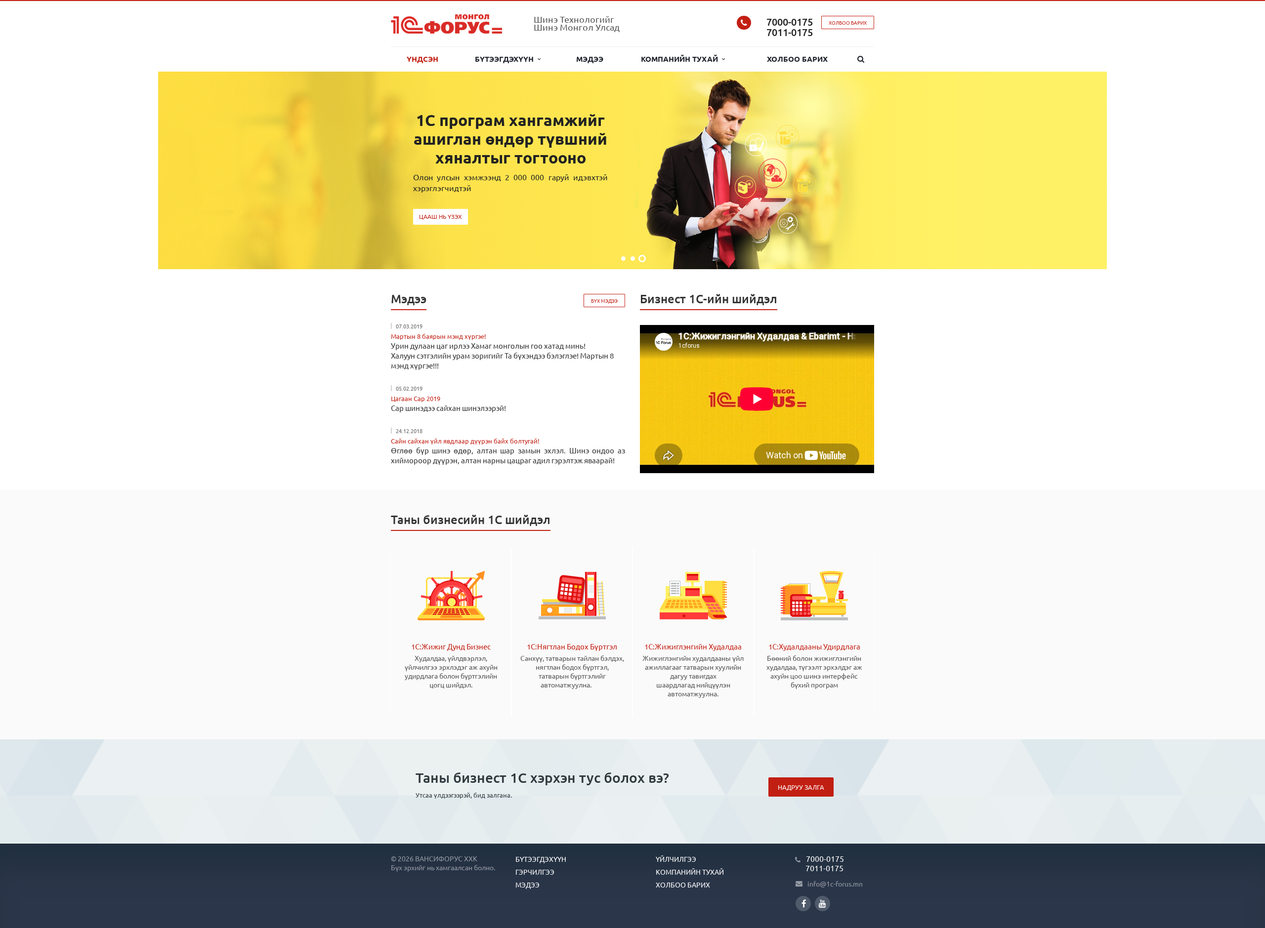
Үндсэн (422, 59)
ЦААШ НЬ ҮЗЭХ (440, 216)
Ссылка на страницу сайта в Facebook (803, 903)
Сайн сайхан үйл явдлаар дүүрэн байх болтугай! (465, 441)
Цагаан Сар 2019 (415, 398)
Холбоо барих (797, 59)
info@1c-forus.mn (835, 883)
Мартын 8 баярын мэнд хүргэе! (438, 336)
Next (1235, 171)
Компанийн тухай (681, 59)
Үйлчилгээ (676, 858)
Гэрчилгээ (534, 871)
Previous (30, 171)
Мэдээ (589, 59)
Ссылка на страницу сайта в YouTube (822, 903)
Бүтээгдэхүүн (506, 59)
